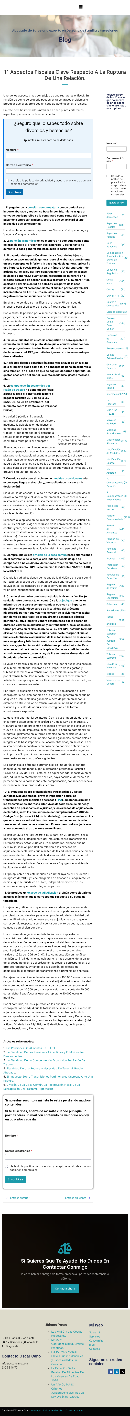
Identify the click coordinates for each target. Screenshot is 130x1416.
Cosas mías (96, 1340)
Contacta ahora (65, 1288)
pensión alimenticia (23, 240)
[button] (80, 7)
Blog (92, 1344)
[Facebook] (110, 1371)
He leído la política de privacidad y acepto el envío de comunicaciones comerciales (50, 182)
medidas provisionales (67, 478)
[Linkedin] (116, 1371)
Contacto (94, 1348)
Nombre (12, 149)
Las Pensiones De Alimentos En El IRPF (31, 1048)
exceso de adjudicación (42, 892)
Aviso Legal (35, 1410)
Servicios (94, 1336)
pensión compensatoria (43, 207)
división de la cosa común (50, 554)
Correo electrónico (19, 165)
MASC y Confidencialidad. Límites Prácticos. (67, 1344)
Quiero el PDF (116, 202)
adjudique (65, 600)
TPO (59, 800)
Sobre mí (94, 1332)
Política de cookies (74, 1410)
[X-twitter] (122, 1371)
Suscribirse (14, 192)
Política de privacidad (53, 1410)
